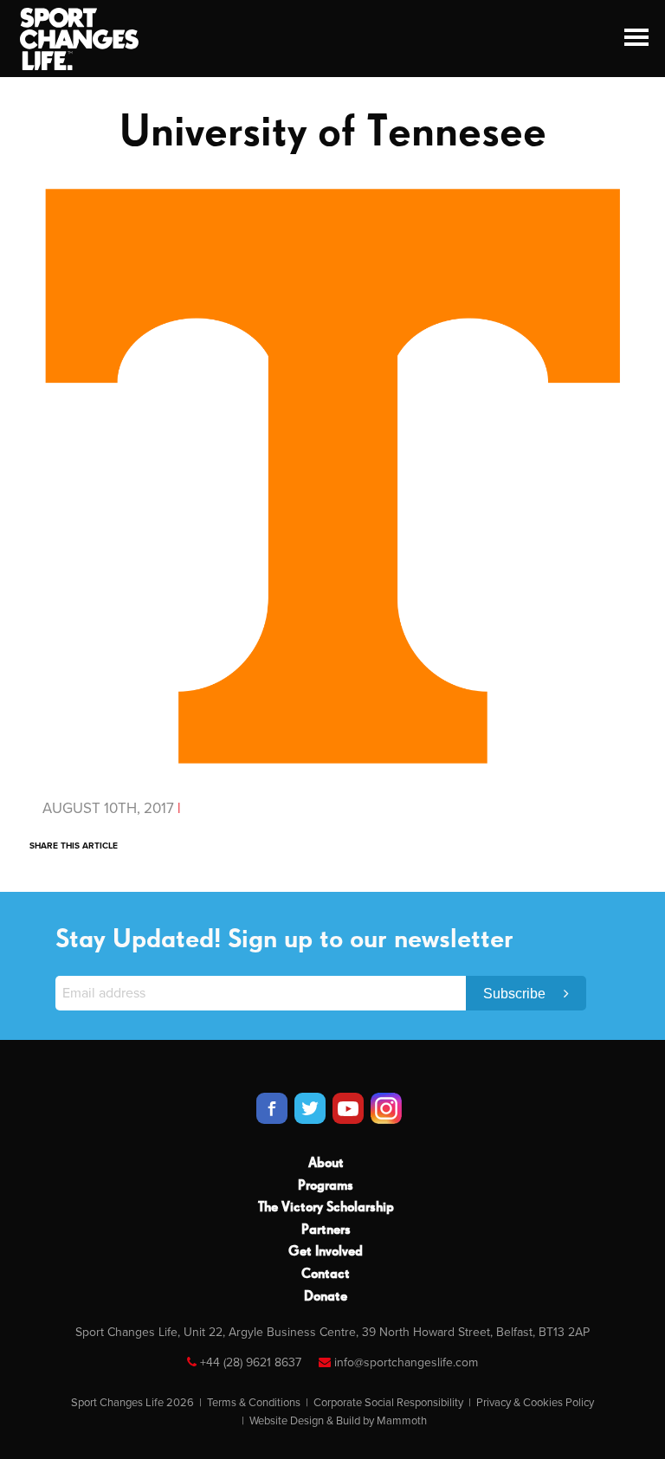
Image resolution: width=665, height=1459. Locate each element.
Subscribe (516, 993)
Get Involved (325, 1252)
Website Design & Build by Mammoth (338, 1421)
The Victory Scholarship (326, 1208)
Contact (325, 1274)
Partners (326, 1230)
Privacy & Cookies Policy (535, 1403)
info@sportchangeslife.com (406, 1362)
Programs (325, 1186)
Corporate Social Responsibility (388, 1403)
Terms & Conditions (253, 1403)
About (326, 1164)
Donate (325, 1297)
